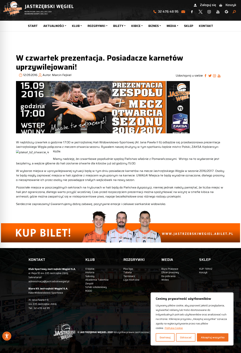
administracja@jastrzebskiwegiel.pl (48, 281)
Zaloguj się (208, 4)
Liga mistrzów (131, 280)
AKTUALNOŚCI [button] (53, 26)
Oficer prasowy (170, 272)
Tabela (127, 272)
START (33, 26)
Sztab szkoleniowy (96, 287)
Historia (89, 272)
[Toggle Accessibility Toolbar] (7, 336)
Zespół (89, 283)
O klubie (89, 269)
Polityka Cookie (174, 328)
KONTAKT (206, 26)
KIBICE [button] (135, 26)
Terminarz (129, 276)
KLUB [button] (76, 26)
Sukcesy (90, 276)
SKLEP (188, 26)
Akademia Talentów (97, 280)
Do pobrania (168, 276)
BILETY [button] (118, 26)
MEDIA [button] (171, 26)
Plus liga (128, 269)
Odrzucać (185, 337)
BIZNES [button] (153, 26)
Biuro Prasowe (169, 269)
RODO (88, 291)
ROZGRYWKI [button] (96, 26)
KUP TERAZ (205, 269)
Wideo (165, 280)
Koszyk (230, 4)
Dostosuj (165, 337)
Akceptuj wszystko (212, 337)
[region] (192, 318)
